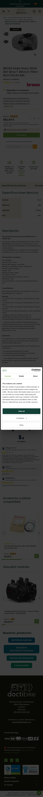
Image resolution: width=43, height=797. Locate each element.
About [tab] (35, 376)
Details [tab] (21, 376)
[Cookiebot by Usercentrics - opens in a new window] (31, 370)
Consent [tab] (8, 376)
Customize (20, 418)
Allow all (21, 411)
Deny (21, 425)
